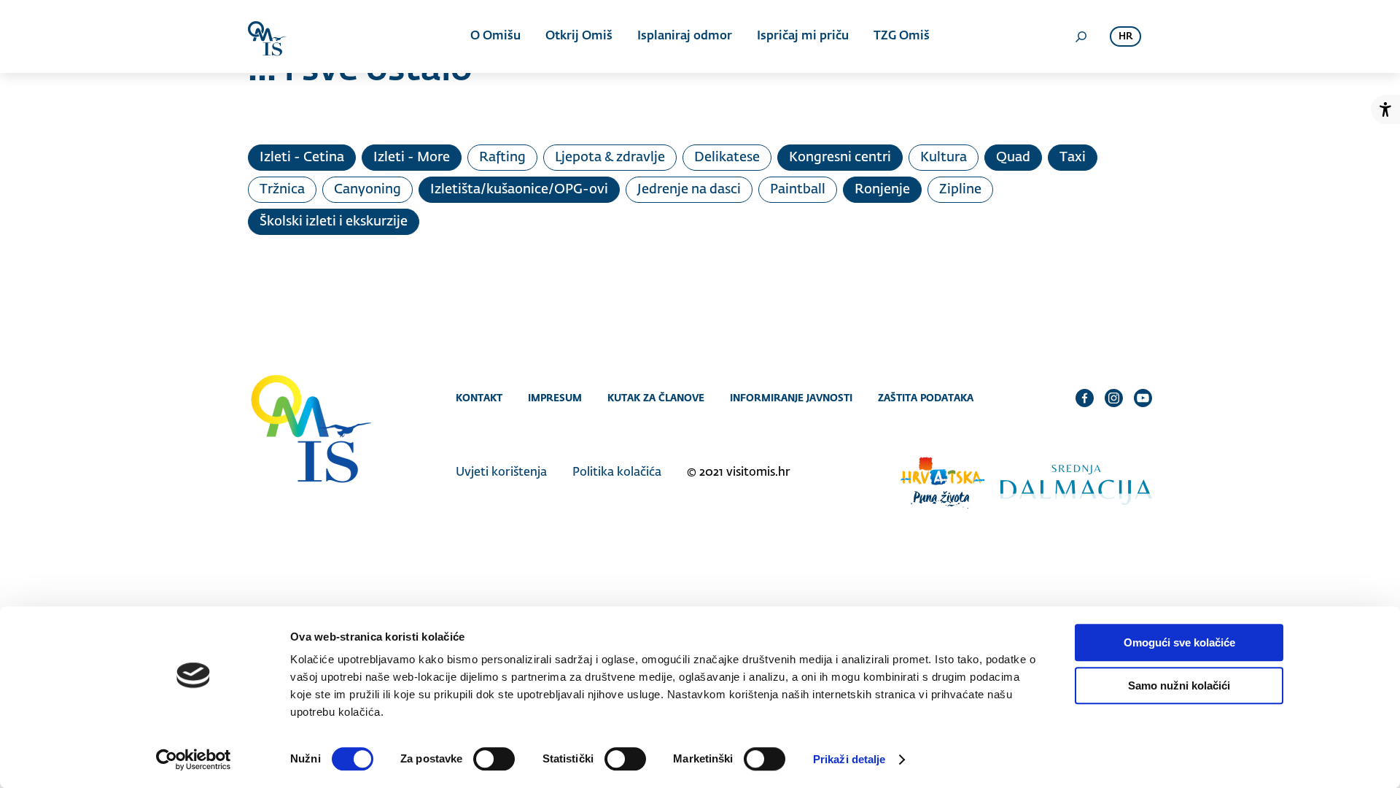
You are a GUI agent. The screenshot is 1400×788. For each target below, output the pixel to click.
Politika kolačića (616, 473)
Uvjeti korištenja (501, 473)
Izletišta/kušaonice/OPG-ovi (519, 189)
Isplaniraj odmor (684, 36)
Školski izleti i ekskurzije (334, 221)
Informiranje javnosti (791, 397)
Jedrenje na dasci (689, 189)
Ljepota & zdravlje (610, 157)
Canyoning (367, 189)
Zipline (960, 189)
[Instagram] (1114, 398)
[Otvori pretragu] (1080, 36)
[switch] (494, 758)
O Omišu (495, 36)
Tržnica (282, 189)
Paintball (797, 189)
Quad (1013, 157)
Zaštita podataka (925, 397)
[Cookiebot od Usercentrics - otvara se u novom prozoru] (193, 759)
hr (1125, 37)
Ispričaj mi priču (803, 36)
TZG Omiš (902, 36)
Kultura (943, 157)
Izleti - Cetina (302, 157)
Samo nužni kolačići (1179, 685)
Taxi (1072, 157)
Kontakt (479, 397)
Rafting (502, 157)
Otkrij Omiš (578, 36)
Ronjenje (882, 189)
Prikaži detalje (849, 759)
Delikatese (727, 157)
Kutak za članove (655, 397)
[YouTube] (1143, 398)
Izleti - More (411, 157)
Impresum (555, 397)
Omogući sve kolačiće (1179, 642)
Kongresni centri (840, 157)
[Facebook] (1085, 398)
